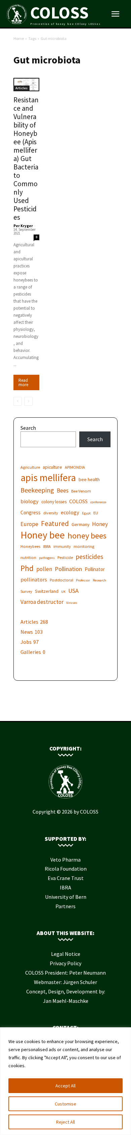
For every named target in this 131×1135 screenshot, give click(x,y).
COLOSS (78, 501)
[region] (65, 1081)
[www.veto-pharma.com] (65, 710)
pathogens (47, 558)
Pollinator (95, 569)
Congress (30, 512)
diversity (50, 512)
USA (73, 590)
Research (99, 580)
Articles (21, 88)
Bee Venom (81, 491)
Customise (65, 1104)
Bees (63, 490)
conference (98, 502)
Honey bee (42, 534)
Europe (29, 524)
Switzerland (46, 591)
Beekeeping (37, 490)
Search (28, 427)
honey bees (87, 535)
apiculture (52, 467)
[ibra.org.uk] (86, 710)
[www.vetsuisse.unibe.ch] (76, 710)
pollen (44, 569)
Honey (100, 524)
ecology (70, 512)
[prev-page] (17, 401)
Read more (23, 382)
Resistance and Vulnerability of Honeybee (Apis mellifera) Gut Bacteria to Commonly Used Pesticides (26, 158)
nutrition (28, 557)
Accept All (65, 1086)
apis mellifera (48, 477)
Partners (65, 906)
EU (95, 512)
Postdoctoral (61, 579)
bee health (89, 479)
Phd (27, 568)
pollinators (33, 579)
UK (63, 591)
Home (18, 38)
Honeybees (30, 546)
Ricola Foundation (66, 868)
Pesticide (65, 557)
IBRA (47, 546)
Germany (80, 524)
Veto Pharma (65, 859)
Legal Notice (65, 953)
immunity (62, 546)
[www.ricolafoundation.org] (45, 710)
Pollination (68, 568)
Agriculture (30, 467)
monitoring (84, 546)
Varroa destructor (41, 602)
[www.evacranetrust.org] (55, 710)
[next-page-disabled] (28, 401)
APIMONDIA (75, 467)
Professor (83, 580)
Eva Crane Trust (66, 878)
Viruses (71, 603)
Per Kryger (23, 225)
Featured (55, 523)
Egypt (86, 513)
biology (29, 501)
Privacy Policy (65, 963)
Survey (26, 591)
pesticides (89, 556)
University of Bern (65, 896)
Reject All (65, 1122)
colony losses (54, 502)
